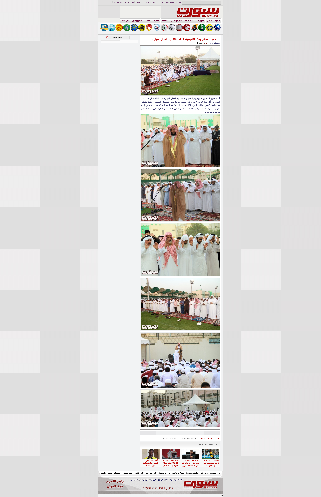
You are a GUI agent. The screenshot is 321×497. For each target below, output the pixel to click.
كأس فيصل (150, 3)
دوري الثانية (129, 3)
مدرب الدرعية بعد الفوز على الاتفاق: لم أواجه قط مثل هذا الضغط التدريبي (190, 463)
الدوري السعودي (162, 3)
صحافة (165, 20)
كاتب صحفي (127, 473)
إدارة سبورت (215, 473)
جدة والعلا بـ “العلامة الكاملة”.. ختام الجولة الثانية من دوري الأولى (170, 463)
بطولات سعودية (192, 473)
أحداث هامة (189, 20)
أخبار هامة (209, 438)
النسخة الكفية (175, 3)
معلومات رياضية (114, 473)
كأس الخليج (139, 473)
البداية (217, 20)
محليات (156, 20)
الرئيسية (216, 438)
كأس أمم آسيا (151, 473)
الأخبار (209, 20)
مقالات (147, 20)
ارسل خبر (204, 473)
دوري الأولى (139, 3)
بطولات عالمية (178, 473)
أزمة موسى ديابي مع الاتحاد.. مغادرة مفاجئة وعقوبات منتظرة (150, 463)
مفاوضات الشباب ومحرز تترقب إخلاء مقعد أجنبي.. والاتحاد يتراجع (210, 463)
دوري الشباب (118, 3)
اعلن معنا (125, 20)
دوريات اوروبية (164, 473)
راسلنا (103, 473)
